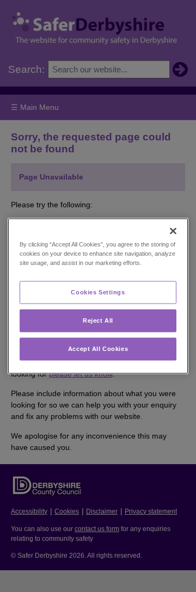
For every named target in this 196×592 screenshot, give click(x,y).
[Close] (173, 231)
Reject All (98, 320)
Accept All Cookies (98, 349)
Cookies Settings (98, 292)
